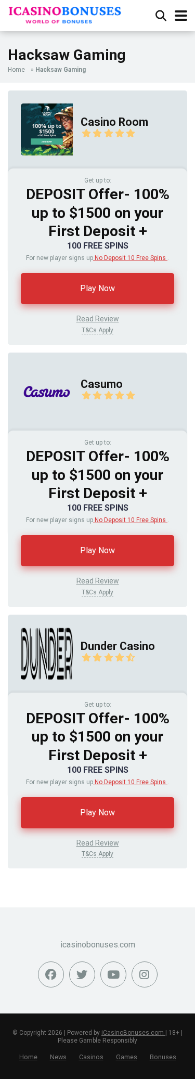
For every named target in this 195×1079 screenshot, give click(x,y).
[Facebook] (51, 974)
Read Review (97, 319)
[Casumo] (40, 428)
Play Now (97, 288)
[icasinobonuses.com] (65, 13)
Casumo (102, 384)
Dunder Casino (118, 646)
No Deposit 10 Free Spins (130, 258)
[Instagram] (145, 974)
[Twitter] (82, 974)
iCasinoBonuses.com (133, 1032)
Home (16, 69)
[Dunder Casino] (40, 690)
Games (126, 1057)
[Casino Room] (40, 166)
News (58, 1057)
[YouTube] (113, 974)
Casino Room (114, 122)
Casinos (91, 1057)
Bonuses (163, 1057)
